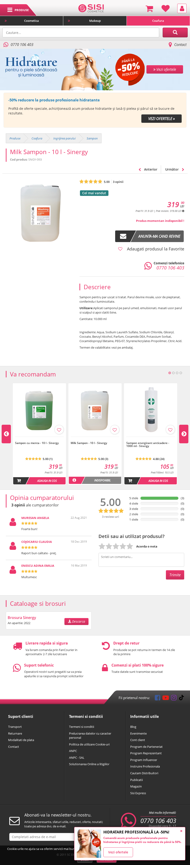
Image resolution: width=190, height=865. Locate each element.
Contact (180, 44)
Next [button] (183, 434)
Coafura (158, 21)
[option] (95, 110)
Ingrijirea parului (64, 138)
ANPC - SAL (76, 757)
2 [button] (173, 373)
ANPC (73, 751)
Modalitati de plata (21, 740)
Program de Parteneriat (146, 747)
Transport (15, 727)
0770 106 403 (158, 820)
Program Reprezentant (146, 753)
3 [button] (177, 373)
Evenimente (138, 733)
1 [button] (169, 373)
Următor (172, 169)
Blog (133, 727)
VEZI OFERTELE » (161, 118)
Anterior (150, 169)
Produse (15, 138)
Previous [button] (6, 434)
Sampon (92, 138)
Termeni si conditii (81, 727)
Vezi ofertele (118, 852)
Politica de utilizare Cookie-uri (89, 744)
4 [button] (180, 373)
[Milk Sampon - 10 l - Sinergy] (95, 439)
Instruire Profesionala (145, 766)
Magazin (136, 786)
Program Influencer (143, 760)
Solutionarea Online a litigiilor (89, 764)
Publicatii (136, 780)
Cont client (137, 740)
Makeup (95, 21)
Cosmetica (31, 21)
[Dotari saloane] (91, 8)
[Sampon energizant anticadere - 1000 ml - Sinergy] (150, 439)
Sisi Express (138, 793)
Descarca (78, 621)
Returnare (15, 733)
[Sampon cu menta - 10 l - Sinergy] (39, 439)
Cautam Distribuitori (144, 773)
